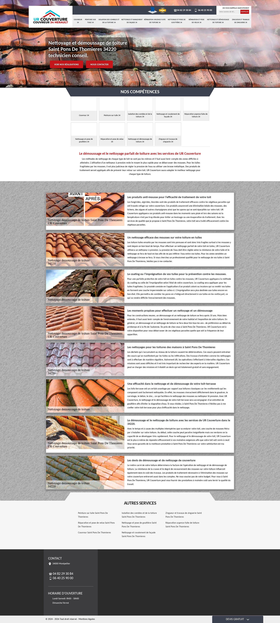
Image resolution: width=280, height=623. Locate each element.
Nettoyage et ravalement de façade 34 (131, 21)
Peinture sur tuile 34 (90, 21)
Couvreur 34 (78, 21)
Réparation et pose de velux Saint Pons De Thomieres (96, 525)
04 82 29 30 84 (184, 10)
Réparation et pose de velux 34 (196, 21)
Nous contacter (99, 65)
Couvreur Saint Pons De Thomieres (94, 533)
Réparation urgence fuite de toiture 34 (155, 21)
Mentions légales (87, 619)
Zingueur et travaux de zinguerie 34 (240, 21)
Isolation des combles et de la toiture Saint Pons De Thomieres (139, 515)
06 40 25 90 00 (204, 10)
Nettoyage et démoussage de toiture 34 (218, 21)
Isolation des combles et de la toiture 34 (109, 21)
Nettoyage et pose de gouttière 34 (177, 21)
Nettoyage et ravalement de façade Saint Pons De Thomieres (138, 535)
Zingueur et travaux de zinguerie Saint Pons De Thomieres (184, 515)
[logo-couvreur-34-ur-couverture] (50, 16)
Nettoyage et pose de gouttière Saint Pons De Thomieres (139, 525)
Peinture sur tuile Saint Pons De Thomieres (93, 515)
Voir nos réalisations (66, 65)
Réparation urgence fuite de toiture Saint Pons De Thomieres (182, 525)
